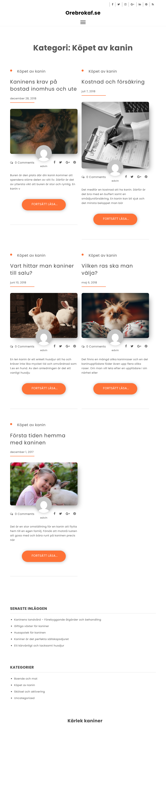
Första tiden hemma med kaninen (38, 439)
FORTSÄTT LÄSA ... (44, 204)
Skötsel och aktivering (29, 692)
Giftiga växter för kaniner (31, 626)
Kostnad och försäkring (113, 81)
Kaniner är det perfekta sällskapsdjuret (41, 639)
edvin (43, 166)
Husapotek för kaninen (30, 633)
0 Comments (24, 163)
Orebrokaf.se (82, 12)
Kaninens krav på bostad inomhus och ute (43, 85)
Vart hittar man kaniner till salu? (42, 269)
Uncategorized (24, 698)
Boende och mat (25, 679)
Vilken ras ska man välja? (107, 269)
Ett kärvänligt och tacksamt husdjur (39, 645)
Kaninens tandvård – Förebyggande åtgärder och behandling (57, 620)
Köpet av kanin (31, 71)
